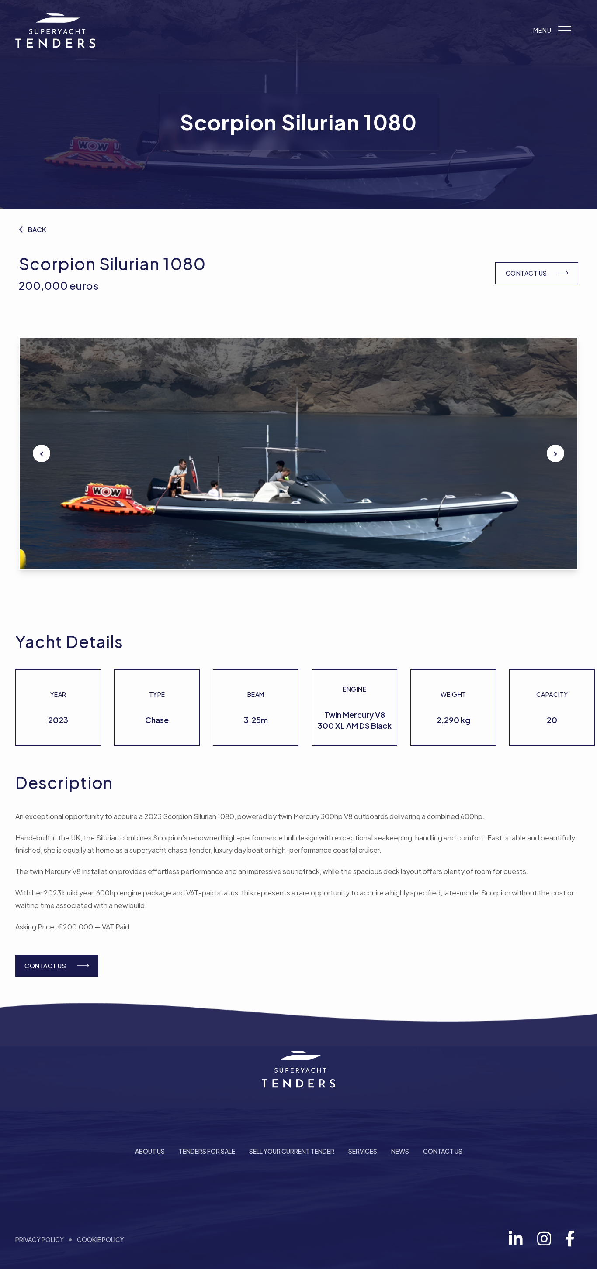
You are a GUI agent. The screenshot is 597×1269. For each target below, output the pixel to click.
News (400, 1151)
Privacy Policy (39, 1239)
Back (37, 229)
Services (362, 1151)
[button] (41, 453)
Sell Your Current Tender (291, 1151)
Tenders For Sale (207, 1151)
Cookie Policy (100, 1239)
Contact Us (442, 1151)
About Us (150, 1151)
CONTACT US (526, 273)
